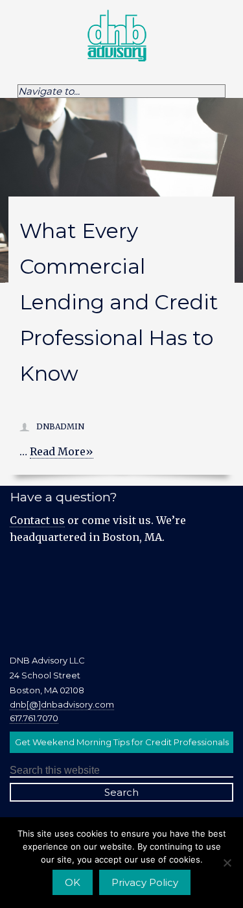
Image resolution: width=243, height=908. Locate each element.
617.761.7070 (34, 718)
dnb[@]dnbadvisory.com (62, 704)
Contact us (37, 520)
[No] (226, 862)
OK (72, 882)
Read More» (61, 451)
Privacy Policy (144, 882)
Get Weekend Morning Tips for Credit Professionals (122, 742)
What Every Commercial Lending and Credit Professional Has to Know (118, 302)
